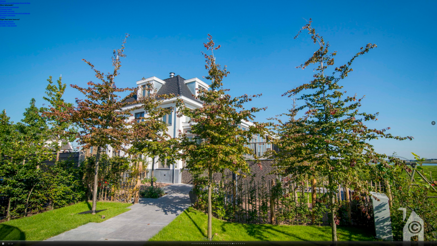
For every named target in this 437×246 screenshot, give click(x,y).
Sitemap (3, 1)
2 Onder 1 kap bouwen (8, 26)
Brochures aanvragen (7, 15)
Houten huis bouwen (7, 23)
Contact (3, 17)
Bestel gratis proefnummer (9, 7)
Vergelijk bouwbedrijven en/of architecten (15, 13)
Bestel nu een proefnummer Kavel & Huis (15, 3)
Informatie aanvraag (7, 11)
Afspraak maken (6, 9)
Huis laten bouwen (7, 21)
